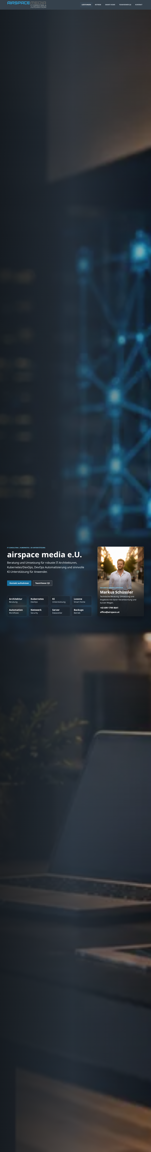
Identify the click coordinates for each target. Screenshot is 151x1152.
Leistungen (86, 5)
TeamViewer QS (125, 5)
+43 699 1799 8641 (109, 607)
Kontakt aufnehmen (19, 583)
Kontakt (138, 5)
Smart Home (110, 5)
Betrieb (98, 5)
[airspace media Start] (26, 4)
